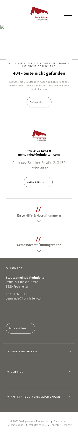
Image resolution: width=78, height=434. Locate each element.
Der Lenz (67, 424)
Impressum (17, 424)
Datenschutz (61, 421)
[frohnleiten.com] (39, 14)
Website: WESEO (37, 424)
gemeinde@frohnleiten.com (39, 155)
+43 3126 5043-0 (39, 151)
